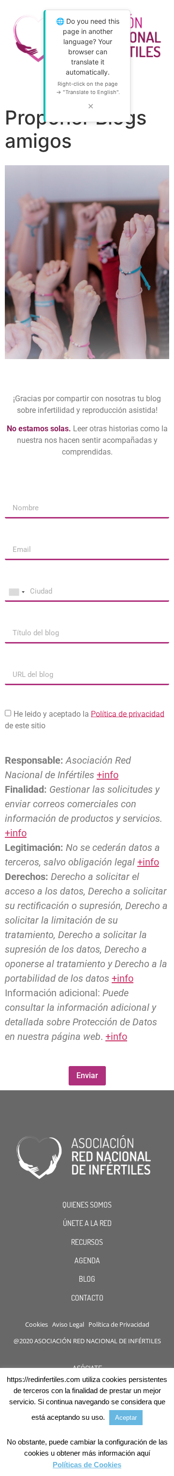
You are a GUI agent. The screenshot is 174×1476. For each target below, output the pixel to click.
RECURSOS (87, 1242)
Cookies (36, 1324)
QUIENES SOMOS (87, 1204)
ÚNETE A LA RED (87, 1223)
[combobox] (16, 592)
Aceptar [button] (126, 1417)
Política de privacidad (127, 713)
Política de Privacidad (118, 1324)
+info (107, 775)
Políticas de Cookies (87, 1464)
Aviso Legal (68, 1324)
